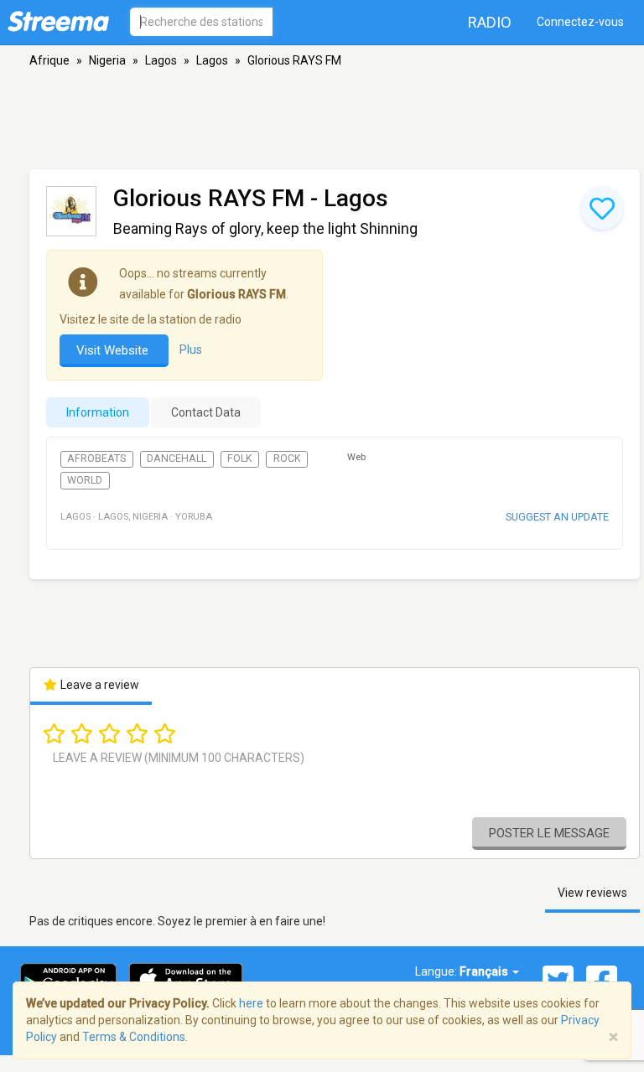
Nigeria (107, 60)
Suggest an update (557, 516)
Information (97, 412)
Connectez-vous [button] (580, 21)
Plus (190, 349)
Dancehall (176, 458)
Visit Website (114, 350)
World (84, 480)
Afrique (49, 60)
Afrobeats (96, 458)
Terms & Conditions (133, 1037)
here (251, 1003)
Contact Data (206, 412)
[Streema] (58, 21)
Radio (490, 22)
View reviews (592, 892)
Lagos (161, 60)
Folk (239, 458)
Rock (287, 458)
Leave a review (98, 684)
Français (485, 971)
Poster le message (549, 833)
